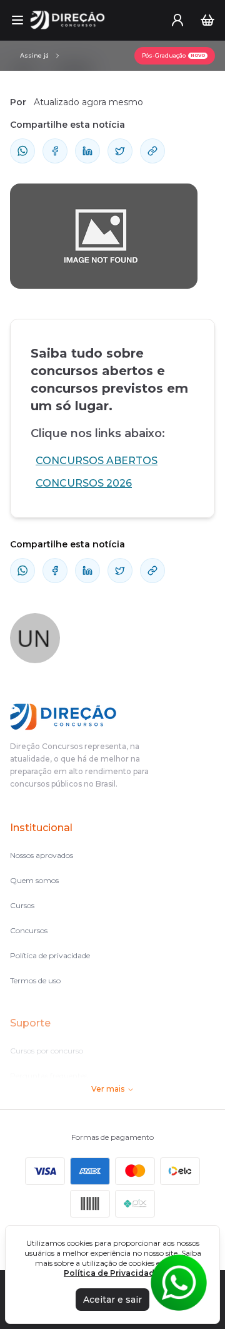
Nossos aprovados (41, 855)
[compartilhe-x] (120, 150)
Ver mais (107, 1089)
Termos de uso (35, 980)
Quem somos (34, 880)
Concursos (29, 930)
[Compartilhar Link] (152, 150)
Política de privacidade (50, 955)
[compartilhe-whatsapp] (22, 150)
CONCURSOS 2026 (84, 483)
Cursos (22, 905)
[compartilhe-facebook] (55, 150)
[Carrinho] (207, 20)
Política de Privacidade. (112, 1273)
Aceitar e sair (112, 1299)
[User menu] (177, 20)
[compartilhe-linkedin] (87, 150)
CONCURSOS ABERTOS (97, 461)
